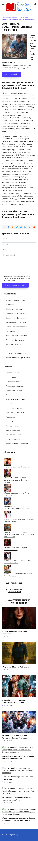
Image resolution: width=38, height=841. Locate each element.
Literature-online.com (17, 589)
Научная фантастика (14, 344)
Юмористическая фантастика (18, 358)
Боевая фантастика (14, 309)
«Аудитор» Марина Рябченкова (16, 667)
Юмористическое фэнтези (17, 444)
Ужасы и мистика (13, 430)
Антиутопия (10, 305)
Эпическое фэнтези (14, 435)
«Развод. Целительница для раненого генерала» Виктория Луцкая (16, 480)
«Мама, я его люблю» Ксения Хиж (17, 467)
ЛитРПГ (9, 404)
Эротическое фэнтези (15, 439)
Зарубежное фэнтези (14, 395)
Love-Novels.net (14, 592)
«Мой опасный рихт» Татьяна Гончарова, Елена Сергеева (15, 737)
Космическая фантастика (16, 336)
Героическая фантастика (16, 313)
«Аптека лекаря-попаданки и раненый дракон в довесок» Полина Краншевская (19, 534)
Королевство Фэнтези (10, 18)
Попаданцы (10, 417)
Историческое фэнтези (15, 399)
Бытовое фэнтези (13, 382)
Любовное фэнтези (14, 408)
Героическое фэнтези (15, 386)
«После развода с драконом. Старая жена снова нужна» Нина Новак (18, 819)
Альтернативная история (16, 300)
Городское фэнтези (14, 390)
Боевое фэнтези (12, 373)
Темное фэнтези (12, 426)
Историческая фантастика (16, 327)
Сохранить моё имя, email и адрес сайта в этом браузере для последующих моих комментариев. (18, 278)
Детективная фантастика (16, 318)
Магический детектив (15, 413)
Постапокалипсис (13, 349)
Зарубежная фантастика (16, 322)
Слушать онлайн (12, 74)
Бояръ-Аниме (11, 377)
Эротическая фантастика (16, 353)
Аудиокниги (23, 18)
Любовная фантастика (15, 340)
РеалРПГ (9, 421)
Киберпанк (10, 331)
